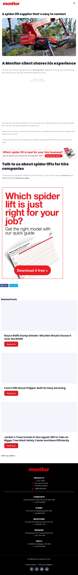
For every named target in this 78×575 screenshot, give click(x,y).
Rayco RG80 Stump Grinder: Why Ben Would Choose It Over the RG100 (37, 337)
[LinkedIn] (47, 569)
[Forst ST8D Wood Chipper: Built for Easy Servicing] (39, 368)
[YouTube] (42, 569)
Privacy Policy (31, 565)
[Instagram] (37, 569)
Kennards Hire (38, 70)
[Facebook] (32, 569)
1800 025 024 (40, 488)
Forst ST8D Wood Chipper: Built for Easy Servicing (35, 388)
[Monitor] (11, 3)
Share (5, 285)
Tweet (15, 285)
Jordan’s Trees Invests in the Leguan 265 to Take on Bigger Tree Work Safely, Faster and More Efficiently (36, 439)
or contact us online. (21, 178)
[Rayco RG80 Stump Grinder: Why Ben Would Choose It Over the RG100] (39, 316)
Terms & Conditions (45, 565)
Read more (11, 344)
